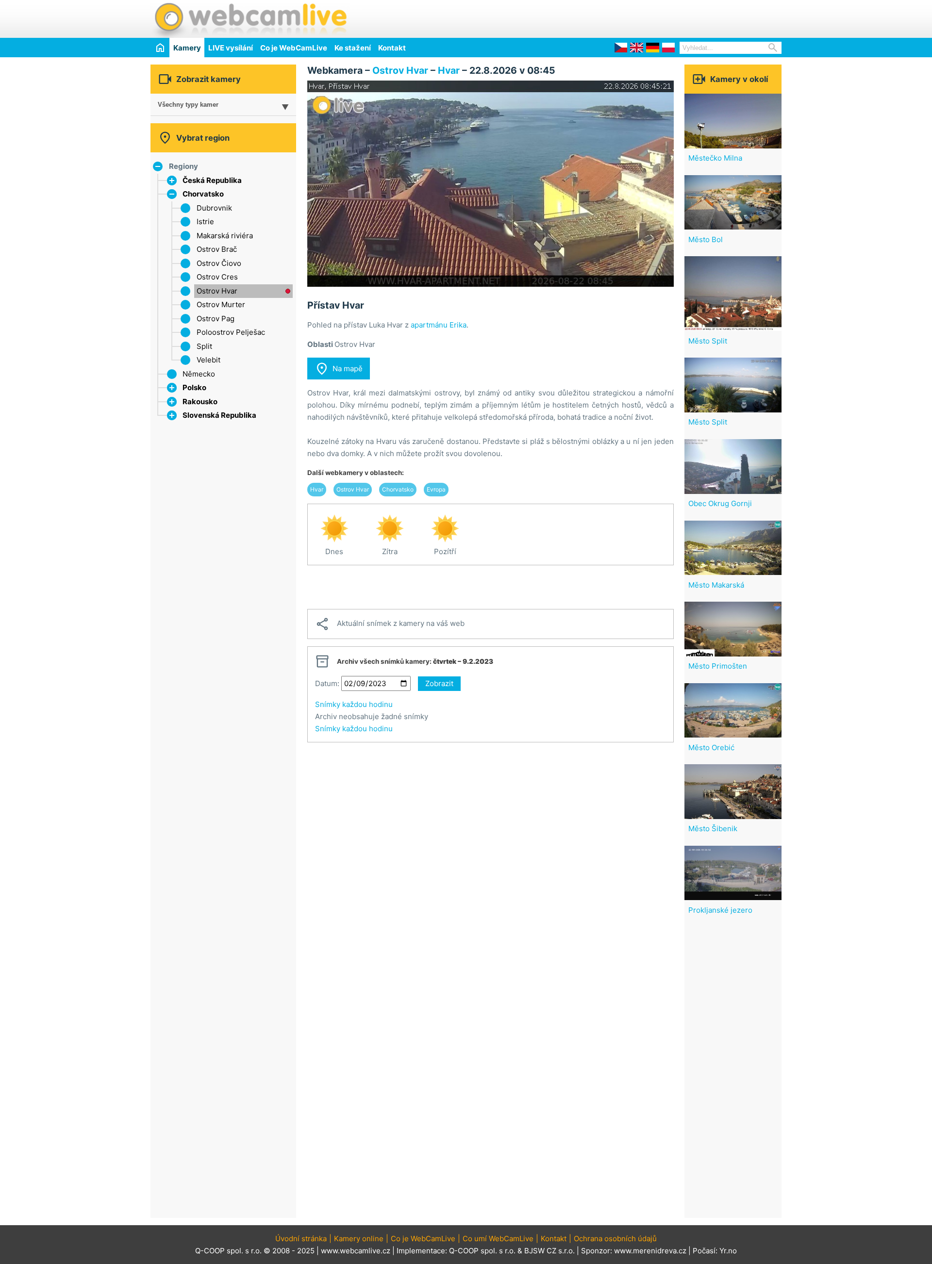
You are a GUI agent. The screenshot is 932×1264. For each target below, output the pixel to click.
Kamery (187, 47)
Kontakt (392, 47)
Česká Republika (212, 180)
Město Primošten (717, 666)
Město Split (707, 340)
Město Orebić (711, 747)
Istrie (205, 221)
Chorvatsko (203, 193)
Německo (199, 373)
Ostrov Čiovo (219, 263)
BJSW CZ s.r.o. (549, 1250)
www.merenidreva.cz (650, 1250)
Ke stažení (352, 47)
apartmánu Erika (438, 324)
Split (204, 346)
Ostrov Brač (217, 249)
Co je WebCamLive (293, 47)
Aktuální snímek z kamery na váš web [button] (390, 624)
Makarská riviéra (225, 235)
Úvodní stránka (301, 1238)
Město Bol (705, 239)
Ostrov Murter (221, 304)
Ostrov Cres (217, 276)
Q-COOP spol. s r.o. (482, 1250)
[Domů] (159, 47)
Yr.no (728, 1250)
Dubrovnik (214, 208)
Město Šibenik (712, 828)
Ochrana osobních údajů (615, 1238)
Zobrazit (439, 683)
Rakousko (200, 401)
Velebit (208, 359)
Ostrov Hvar (217, 290)
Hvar (449, 70)
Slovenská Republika (219, 415)
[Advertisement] (668, 17)
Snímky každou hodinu (354, 704)
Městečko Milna (715, 158)
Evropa (436, 489)
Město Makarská (716, 585)
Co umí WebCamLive (498, 1238)
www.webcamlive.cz (355, 1250)
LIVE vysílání (230, 47)
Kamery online (358, 1238)
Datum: (327, 683)
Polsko (194, 387)
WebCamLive (250, 19)
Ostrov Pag (215, 318)
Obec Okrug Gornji (720, 503)
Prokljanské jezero (720, 910)
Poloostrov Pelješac (231, 332)
